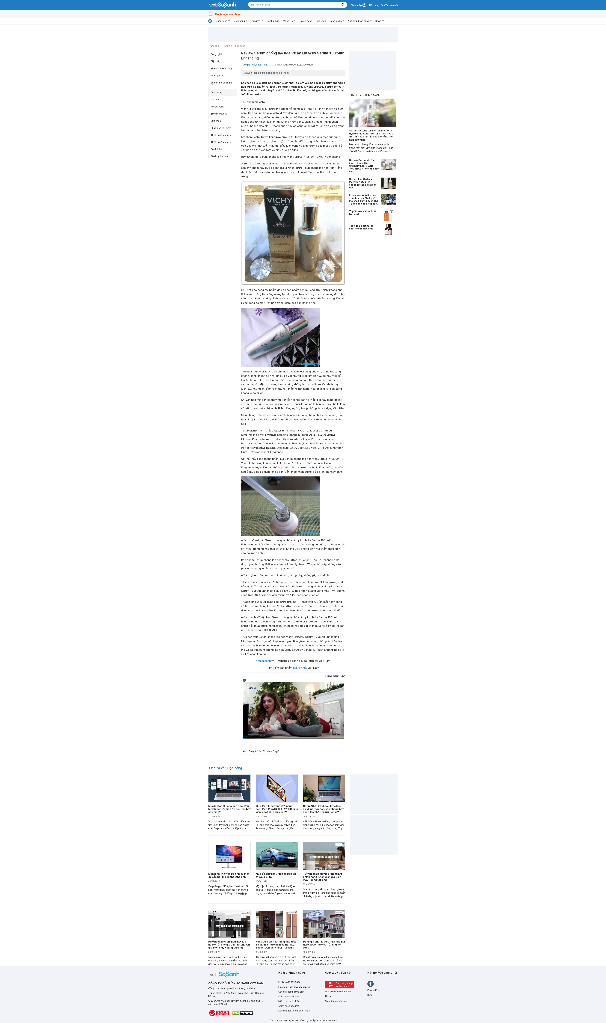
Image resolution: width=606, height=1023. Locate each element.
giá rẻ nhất (300, 667)
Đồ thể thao (273, 21)
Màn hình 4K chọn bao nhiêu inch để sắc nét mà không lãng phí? (229, 875)
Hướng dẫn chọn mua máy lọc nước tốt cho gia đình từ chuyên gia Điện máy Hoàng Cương (229, 944)
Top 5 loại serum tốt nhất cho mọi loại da (361, 227)
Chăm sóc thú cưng (221, 128)
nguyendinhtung (335, 675)
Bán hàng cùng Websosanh (383, 5)
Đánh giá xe (336, 21)
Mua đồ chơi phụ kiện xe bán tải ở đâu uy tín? (276, 875)
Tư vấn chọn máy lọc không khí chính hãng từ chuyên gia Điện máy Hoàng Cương (322, 876)
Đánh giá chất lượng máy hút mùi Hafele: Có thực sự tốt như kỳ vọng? (324, 944)
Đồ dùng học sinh (220, 156)
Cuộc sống (239, 21)
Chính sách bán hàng (289, 996)
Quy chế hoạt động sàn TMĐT (294, 1010)
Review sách (305, 21)
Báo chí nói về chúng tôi (221, 84)
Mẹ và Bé (288, 21)
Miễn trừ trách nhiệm (289, 1001)
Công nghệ (221, 21)
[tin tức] (210, 21)
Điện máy (255, 21)
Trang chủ (213, 46)
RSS (369, 995)
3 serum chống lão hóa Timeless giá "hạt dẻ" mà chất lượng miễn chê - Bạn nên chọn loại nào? (363, 199)
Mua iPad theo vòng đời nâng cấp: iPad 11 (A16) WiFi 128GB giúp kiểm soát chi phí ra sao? (277, 808)
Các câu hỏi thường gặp (291, 991)
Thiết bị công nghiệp (221, 135)
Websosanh (263, 660)
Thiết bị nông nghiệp (221, 142)
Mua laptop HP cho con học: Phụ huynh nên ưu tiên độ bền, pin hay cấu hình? (229, 808)
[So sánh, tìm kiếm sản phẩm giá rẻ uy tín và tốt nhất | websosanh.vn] (222, 5)
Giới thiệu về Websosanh (338, 991)
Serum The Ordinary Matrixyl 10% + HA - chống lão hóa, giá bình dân (362, 183)
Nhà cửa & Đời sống (358, 21)
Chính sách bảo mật (288, 1006)
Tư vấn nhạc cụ (219, 114)
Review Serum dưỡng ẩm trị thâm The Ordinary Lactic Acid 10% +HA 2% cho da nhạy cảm (364, 166)
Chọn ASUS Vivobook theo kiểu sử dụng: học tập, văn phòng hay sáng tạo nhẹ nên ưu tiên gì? (323, 808)
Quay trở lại (264, 751)
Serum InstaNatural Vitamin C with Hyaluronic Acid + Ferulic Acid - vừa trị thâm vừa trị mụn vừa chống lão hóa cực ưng (371, 135)
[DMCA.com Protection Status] (242, 1013)
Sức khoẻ (321, 21)
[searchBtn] (343, 5)
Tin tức (226, 46)
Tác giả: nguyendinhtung (254, 64)
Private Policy (374, 990)
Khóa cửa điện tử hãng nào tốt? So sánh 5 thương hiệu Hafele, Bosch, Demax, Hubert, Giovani (276, 944)
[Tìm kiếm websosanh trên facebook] (370, 984)
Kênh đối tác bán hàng (336, 1001)
